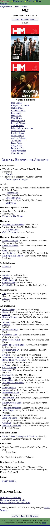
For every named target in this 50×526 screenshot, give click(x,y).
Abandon (6, 322)
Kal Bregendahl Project (12, 256)
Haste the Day (12, 193)
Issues (24, 6)
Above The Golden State (13, 345)
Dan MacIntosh (18, 120)
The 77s (5, 298)
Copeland (6, 285)
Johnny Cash (8, 397)
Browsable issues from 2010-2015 (15, 502)
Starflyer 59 (11, 203)
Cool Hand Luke (13, 198)
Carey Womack (18, 153)
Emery (5, 312)
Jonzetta (5, 275)
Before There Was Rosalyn (14, 360)
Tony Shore (16, 140)
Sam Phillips (7, 380)
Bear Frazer (16, 113)
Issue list (25, 19)
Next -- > (34, 19)
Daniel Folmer (8, 436)
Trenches (6, 277)
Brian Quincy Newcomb (22, 128)
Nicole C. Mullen (10, 240)
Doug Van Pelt (17, 148)
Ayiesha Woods (9, 253)
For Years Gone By (10, 350)
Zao (4, 293)
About (44, 523)
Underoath (7, 216)
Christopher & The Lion (26, 436)
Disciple (7, 159)
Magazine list (6, 6)
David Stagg (16, 143)
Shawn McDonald (10, 245)
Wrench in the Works (11, 425)
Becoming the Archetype (31, 159)
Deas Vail (6, 377)
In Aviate (6, 365)
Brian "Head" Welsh (11, 340)
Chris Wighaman (18, 151)
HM (17, 6)
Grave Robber (8, 282)
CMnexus (4, 1)
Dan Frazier (16, 115)
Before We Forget (10, 329)
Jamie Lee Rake (18, 130)
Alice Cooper (8, 410)
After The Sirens (9, 418)
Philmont (6, 415)
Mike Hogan (16, 118)
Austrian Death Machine (13, 224)
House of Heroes (9, 317)
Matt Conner (16, 103)
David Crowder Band (11, 403)
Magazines (18, 1)
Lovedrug (6, 370)
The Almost (18, 216)
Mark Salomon (17, 135)
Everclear (6, 266)
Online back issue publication (13, 500)
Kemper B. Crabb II (20, 105)
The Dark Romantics (11, 408)
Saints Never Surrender (12, 357)
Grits (4, 250)
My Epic (6, 355)
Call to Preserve (9, 232)
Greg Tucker (16, 145)
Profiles (30, 1)
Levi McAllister (18, 123)
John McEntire (17, 125)
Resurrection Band (10, 392)
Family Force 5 (9, 280)
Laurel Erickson (18, 110)
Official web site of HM (10, 497)
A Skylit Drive (12, 229)
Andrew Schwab (18, 138)
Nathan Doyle (17, 108)
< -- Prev (15, 19)
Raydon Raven (17, 133)
